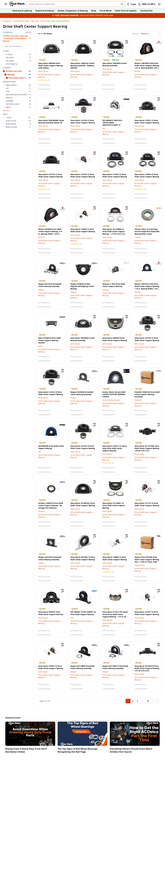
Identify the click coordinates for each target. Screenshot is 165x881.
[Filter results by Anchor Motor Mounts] (124, 371)
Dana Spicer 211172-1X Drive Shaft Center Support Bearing (147, 504)
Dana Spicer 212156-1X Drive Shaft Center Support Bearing (82, 175)
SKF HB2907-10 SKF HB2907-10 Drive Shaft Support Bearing (83, 613)
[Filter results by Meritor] (156, 42)
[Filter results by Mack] (60, 317)
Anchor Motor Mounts (111, 400)
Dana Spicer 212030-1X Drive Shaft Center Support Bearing (82, 230)
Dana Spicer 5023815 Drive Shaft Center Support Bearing (50, 613)
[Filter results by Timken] (156, 208)
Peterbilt (138, 400)
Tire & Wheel (105, 10)
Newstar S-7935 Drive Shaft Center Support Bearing (113, 285)
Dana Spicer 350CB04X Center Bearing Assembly (82, 339)
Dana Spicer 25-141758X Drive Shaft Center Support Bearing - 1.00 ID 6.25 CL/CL (147, 448)
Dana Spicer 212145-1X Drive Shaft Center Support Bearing (82, 447)
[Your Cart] (159, 4)
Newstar (105, 290)
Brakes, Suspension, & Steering (73, 10)
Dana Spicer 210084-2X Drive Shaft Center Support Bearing (147, 175)
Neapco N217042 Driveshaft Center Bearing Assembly (49, 558)
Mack (40, 346)
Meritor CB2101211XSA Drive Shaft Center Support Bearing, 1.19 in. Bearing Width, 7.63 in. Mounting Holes (147, 287)
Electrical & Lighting (22, 10)
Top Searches (146, 10)
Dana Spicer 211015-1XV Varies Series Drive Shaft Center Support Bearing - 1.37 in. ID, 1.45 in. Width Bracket (115, 615)
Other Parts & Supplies (126, 10)
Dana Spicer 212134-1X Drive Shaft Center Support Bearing (50, 175)
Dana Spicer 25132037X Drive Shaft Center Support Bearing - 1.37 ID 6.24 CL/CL (147, 668)
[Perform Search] (122, 4)
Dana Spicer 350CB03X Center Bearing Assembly (114, 64)
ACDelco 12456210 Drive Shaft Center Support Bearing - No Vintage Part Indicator (50, 505)
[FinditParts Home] (17, 4)
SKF (71, 618)
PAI (103, 128)
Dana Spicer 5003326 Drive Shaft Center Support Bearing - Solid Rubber (51, 65)
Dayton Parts (140, 565)
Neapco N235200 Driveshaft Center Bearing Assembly (81, 393)
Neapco (41, 290)
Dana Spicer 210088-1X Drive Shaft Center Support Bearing (114, 558)
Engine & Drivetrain (44, 10)
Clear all (28, 32)
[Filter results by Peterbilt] (156, 371)
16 (148, 701)
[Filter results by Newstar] (124, 263)
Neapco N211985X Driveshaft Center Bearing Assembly (82, 667)
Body (93, 10)
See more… (7, 111)
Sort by (135, 33)
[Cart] (159, 4)
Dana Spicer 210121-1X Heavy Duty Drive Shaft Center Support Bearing (114, 448)
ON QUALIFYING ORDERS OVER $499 (96, 15)
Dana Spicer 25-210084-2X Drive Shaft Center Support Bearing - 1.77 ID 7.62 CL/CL (113, 231)
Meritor (138, 71)
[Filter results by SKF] (92, 591)
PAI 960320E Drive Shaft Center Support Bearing (51, 447)
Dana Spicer (43, 71)
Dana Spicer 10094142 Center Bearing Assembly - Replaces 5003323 (82, 65)
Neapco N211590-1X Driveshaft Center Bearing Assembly (115, 667)
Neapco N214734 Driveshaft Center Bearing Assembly (49, 285)
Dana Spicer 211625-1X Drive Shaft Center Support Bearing (114, 175)
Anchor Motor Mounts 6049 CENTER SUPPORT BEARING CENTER (113, 394)
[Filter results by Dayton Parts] (156, 536)
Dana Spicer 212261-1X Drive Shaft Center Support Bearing (147, 121)
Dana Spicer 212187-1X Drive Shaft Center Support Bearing (147, 613)
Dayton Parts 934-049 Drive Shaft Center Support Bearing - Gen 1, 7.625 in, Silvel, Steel (147, 559)
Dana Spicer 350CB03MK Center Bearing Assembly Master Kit (51, 121)
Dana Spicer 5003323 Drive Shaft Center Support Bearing (114, 339)
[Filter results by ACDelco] (60, 482)
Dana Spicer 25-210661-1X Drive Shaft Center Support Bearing (113, 505)
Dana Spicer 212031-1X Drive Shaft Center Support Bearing (50, 667)
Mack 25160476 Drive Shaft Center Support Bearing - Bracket (49, 340)
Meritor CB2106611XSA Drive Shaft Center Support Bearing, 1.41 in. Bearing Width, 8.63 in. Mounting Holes (147, 66)
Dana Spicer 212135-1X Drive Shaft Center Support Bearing (147, 339)
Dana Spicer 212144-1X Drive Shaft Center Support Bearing (82, 121)
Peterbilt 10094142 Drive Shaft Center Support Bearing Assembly (147, 394)
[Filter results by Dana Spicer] (60, 42)
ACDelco (41, 511)
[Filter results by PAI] (124, 99)
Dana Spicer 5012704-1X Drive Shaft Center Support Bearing (82, 558)
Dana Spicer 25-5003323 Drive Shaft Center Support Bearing (82, 504)
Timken (137, 237)
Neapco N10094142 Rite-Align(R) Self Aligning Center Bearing (82, 286)
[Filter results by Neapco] (60, 263)
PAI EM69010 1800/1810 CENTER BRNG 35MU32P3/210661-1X (112, 122)
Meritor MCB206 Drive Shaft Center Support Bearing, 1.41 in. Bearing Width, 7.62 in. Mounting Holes (50, 232)
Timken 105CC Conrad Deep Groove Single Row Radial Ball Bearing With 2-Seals (147, 231)
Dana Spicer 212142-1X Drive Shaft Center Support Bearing (50, 393)
